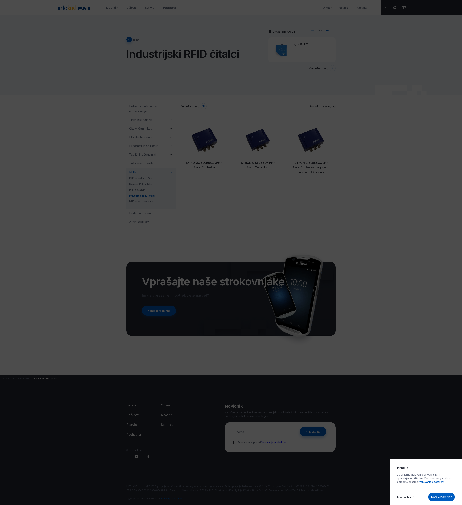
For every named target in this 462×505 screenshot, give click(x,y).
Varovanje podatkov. (431, 481)
